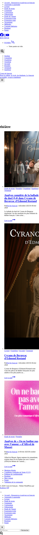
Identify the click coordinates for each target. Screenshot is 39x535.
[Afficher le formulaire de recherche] (2, 51)
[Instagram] (4, 36)
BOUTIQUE (4, 38)
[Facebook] (1, 36)
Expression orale (10, 20)
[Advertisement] (19, 102)
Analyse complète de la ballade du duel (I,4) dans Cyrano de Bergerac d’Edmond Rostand (21, 198)
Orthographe (8, 14)
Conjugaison (8, 12)
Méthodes (7, 24)
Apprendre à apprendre (12, 5)
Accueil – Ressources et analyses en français (19, 3)
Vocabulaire (8, 22)
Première (7, 66)
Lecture (7, 7)
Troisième (7, 62)
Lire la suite (9, 221)
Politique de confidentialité (13, 474)
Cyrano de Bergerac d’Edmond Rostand (15, 357)
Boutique (7, 28)
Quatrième (7, 60)
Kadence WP (4, 488)
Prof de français (12, 206)
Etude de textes (9, 9)
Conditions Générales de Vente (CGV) (17, 472)
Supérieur (7, 70)
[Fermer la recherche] (2, 527)
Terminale (7, 68)
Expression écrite (10, 18)
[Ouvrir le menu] (2, 80)
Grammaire (8, 10)
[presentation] (21, 159)
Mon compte (8, 478)
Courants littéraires (10, 26)
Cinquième (8, 58)
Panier (6, 30)
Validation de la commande (13, 482)
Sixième (7, 56)
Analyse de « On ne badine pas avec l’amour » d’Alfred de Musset (21, 444)
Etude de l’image (10, 16)
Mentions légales (10, 470)
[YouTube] (7, 36)
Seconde (7, 64)
